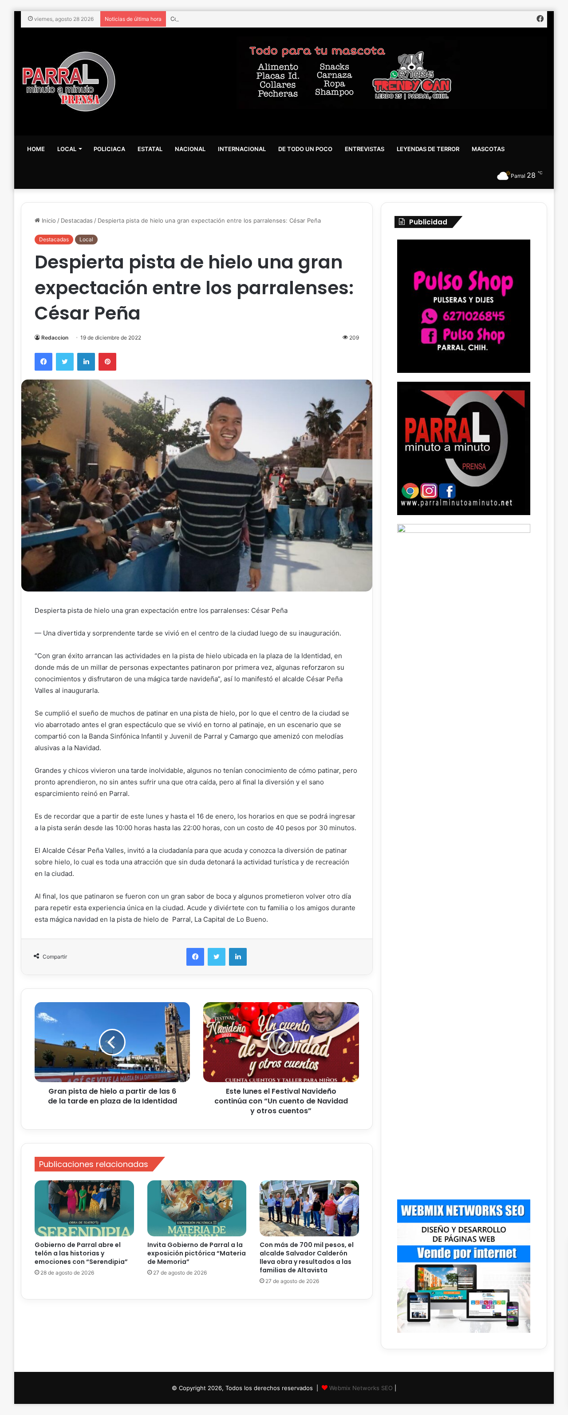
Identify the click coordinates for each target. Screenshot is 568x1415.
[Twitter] (65, 362)
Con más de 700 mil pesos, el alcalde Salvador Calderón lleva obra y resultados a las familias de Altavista (314, 18)
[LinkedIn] (86, 362)
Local (66, 148)
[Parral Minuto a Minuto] (69, 81)
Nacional (190, 148)
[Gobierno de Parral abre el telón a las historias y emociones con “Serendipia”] (84, 1208)
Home (36, 148)
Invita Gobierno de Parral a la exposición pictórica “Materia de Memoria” (196, 1253)
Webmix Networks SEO (361, 1387)
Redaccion (54, 337)
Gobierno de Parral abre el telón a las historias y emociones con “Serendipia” (81, 1253)
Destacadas (77, 220)
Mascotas (488, 148)
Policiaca (109, 148)
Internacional (242, 148)
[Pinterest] (107, 362)
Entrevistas (364, 148)
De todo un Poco (305, 148)
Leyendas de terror (428, 148)
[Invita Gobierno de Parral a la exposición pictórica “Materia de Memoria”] (197, 1208)
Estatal (150, 148)
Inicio (48, 220)
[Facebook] (43, 362)
